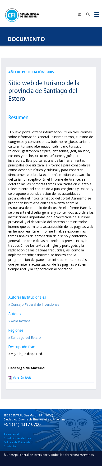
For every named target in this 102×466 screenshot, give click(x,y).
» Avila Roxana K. (21, 321)
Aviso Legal (11, 434)
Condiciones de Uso (17, 438)
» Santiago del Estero (24, 337)
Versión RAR (22, 377)
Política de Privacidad (18, 442)
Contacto (10, 446)
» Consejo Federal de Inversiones (33, 304)
